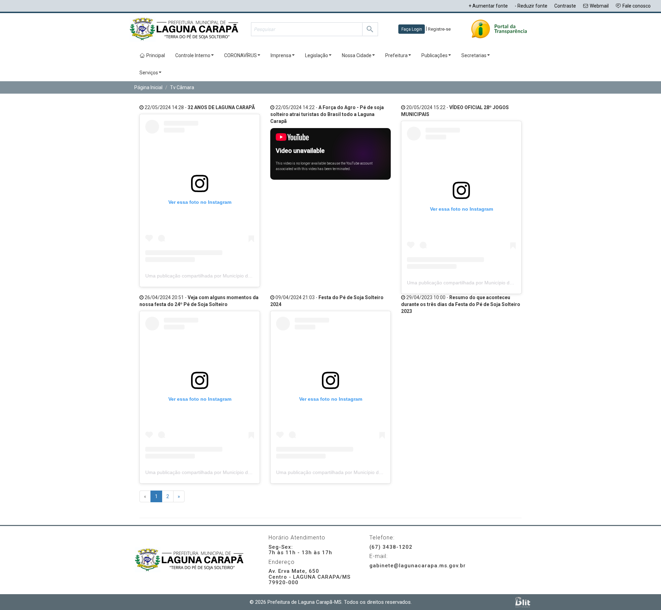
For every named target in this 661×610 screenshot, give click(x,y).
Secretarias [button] (473, 55)
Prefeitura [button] (396, 55)
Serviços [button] (148, 72)
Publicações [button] (434, 55)
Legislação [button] (316, 55)
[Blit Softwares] (522, 602)
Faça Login (411, 29)
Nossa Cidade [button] (356, 55)
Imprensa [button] (281, 55)
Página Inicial (148, 87)
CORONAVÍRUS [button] (240, 55)
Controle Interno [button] (192, 55)
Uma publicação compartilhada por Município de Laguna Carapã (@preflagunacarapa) (239, 275)
